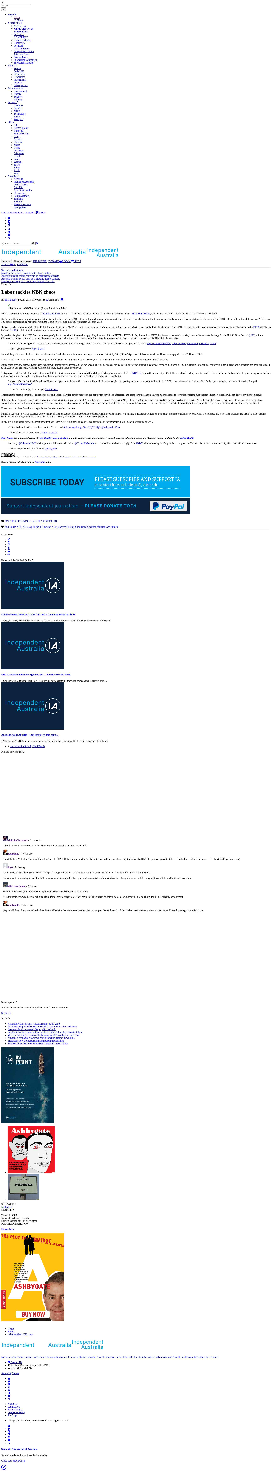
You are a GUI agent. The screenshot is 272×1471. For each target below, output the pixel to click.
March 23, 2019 (49, 432)
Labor (60, 526)
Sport (16, 159)
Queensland (20, 193)
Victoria (18, 201)
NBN (19, 526)
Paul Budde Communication (53, 438)
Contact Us (16, 1362)
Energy (17, 94)
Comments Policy (22, 40)
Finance (18, 108)
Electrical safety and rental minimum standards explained (36, 1040)
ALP (53, 526)
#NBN (139, 443)
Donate (15, 1373)
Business (12, 102)
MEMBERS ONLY (24, 28)
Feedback (18, 45)
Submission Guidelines (25, 60)
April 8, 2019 (38, 348)
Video (17, 167)
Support (19, 1449)
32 (47, 299)
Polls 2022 (19, 71)
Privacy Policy (21, 57)
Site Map (12, 1415)
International (20, 79)
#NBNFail (68, 526)
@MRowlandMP (27, 443)
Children (18, 142)
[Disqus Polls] (136, 792)
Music (17, 145)
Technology (20, 113)
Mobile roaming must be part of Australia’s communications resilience (42, 1026)
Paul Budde (11, 299)
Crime (17, 147)
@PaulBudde (187, 438)
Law (16, 136)
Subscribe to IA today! (12, 270)
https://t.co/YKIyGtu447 (20, 384)
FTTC (14, 330)
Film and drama (21, 133)
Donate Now (7, 1229)
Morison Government (107, 526)
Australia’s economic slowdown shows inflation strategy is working (41, 1037)
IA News (18, 20)
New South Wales (23, 190)
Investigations (21, 85)
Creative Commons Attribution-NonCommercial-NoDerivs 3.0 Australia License (66, 457)
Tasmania (18, 198)
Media (17, 111)
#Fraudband (81, 526)
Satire (17, 164)
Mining (17, 116)
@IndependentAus (110, 427)
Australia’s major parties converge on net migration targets (30, 275)
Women (18, 162)
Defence (18, 82)
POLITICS (10, 521)
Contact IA (19, 43)
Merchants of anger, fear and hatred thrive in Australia (28, 281)
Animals (18, 139)
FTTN (256, 327)
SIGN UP (6, 1013)
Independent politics (24, 51)
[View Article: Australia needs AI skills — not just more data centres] (32, 728)
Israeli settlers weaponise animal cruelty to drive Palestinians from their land (45, 1032)
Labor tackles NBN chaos (20, 1334)
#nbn (174, 343)
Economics (19, 77)
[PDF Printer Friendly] (62, 299)
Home (11, 14)
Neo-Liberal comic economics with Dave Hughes (26, 273)
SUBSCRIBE (21, 31)
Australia (12, 176)
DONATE (19, 34)
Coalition (91, 526)
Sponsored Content (23, 62)
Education (19, 153)
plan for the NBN (51, 313)
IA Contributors (21, 48)
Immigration (20, 207)
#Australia (204, 343)
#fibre (213, 343)
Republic (18, 187)
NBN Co (136, 373)
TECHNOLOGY (25, 521)
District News (21, 184)
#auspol (73, 427)
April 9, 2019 (51, 389)
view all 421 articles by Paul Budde (27, 746)
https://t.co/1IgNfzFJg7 (89, 427)
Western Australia (22, 204)
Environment (14, 88)
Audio (17, 170)
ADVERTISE (21, 37)
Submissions (14, 1406)
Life (10, 122)
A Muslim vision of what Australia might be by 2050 (34, 1023)
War (16, 173)
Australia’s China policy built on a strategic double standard (30, 278)
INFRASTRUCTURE (46, 521)
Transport (18, 119)
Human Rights (21, 128)
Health (17, 156)
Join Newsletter (21, 54)
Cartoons (18, 130)
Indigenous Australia (24, 181)
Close (4, 1460)
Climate (18, 99)
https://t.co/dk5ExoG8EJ (159, 343)
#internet (181, 343)
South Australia (21, 196)
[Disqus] (136, 874)
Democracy (19, 74)
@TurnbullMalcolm (84, 443)
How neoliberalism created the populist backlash (32, 1029)
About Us (12, 1404)
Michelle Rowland (141, 313)
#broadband (192, 343)
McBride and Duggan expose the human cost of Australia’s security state (43, 1035)
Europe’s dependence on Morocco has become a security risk (38, 1043)
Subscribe (40, 462)
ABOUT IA (14, 23)
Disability (18, 150)
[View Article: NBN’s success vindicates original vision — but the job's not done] (32, 668)
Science (18, 96)
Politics (11, 65)
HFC (252, 335)
